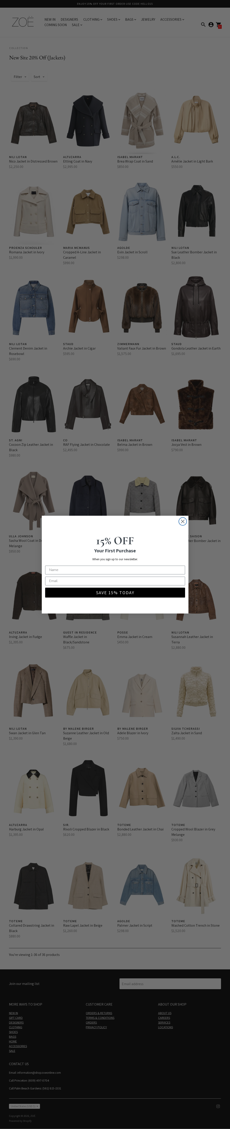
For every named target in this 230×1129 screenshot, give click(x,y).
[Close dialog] (183, 521)
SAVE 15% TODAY (115, 593)
